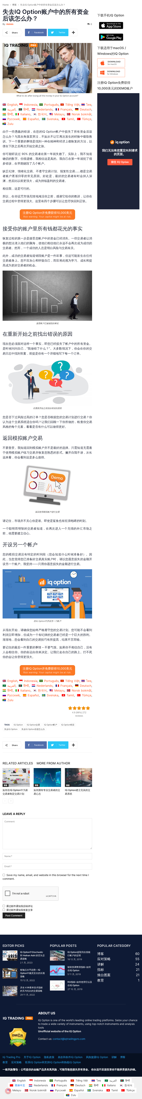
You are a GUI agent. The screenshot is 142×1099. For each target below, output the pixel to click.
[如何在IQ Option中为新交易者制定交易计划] (16, 777)
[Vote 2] (74, 708)
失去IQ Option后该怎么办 (33, 729)
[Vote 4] (83, 708)
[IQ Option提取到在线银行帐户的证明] (57, 956)
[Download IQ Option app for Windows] (111, 76)
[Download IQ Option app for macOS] (111, 66)
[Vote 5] (88, 708)
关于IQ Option (32, 1057)
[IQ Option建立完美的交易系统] (78, 777)
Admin (9, 24)
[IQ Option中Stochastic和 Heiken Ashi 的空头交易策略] (10, 956)
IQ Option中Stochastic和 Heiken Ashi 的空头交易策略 (32, 955)
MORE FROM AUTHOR (53, 763)
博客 (14, 4)
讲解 (114, 1057)
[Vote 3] (79, 708)
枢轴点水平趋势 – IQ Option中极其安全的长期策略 (32, 973)
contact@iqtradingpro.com (69, 1038)
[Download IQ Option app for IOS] (111, 29)
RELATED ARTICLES (18, 763)
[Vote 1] (70, 708)
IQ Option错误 (67, 724)
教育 (5, 1062)
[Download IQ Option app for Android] (111, 41)
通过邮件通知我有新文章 (19, 909)
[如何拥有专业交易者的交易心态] (47, 777)
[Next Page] (11, 801)
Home (6, 4)
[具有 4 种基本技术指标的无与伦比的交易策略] (10, 991)
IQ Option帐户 (50, 724)
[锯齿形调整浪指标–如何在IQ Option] (57, 970)
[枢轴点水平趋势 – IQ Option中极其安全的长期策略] (10, 973)
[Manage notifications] (8, 1091)
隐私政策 (49, 1057)
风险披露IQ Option (97, 1057)
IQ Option (18, 724)
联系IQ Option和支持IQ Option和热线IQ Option (53, 1062)
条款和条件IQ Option (70, 1057)
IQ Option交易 (33, 724)
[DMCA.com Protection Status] (17, 1045)
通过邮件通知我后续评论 (19, 906)
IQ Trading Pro (11, 1057)
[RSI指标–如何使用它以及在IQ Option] (57, 985)
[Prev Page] (5, 801)
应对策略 (16, 1062)
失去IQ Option (10, 729)
